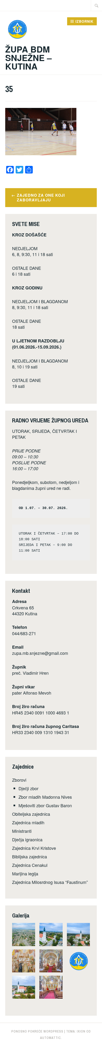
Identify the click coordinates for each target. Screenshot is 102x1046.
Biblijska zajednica (29, 856)
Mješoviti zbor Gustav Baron (45, 805)
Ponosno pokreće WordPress (37, 1031)
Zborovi (19, 780)
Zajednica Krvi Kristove (34, 848)
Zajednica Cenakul (29, 865)
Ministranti (22, 831)
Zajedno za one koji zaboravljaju (41, 197)
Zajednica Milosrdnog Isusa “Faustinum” (50, 882)
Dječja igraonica (27, 839)
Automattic (50, 1038)
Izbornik (84, 21)
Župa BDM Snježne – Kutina (28, 57)
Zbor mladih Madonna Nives (45, 797)
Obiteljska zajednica (31, 814)
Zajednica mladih (28, 822)
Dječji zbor (28, 788)
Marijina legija (25, 873)
